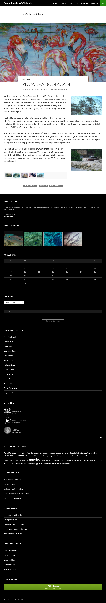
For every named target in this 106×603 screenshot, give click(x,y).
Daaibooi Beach (10, 351)
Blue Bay (53, 453)
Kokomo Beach (10, 365)
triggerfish (39, 463)
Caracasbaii (8, 341)
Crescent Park (9, 555)
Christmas (8, 455)
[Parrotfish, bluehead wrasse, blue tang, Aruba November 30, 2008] (33, 239)
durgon (31, 456)
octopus (53, 460)
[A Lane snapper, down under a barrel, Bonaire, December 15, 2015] (13, 239)
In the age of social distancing (15, 529)
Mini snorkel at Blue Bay (13, 515)
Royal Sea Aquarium (12, 393)
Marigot (19, 460)
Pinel (67, 460)
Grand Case (68, 456)
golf (63, 456)
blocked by (53, 587)
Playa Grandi (9, 369)
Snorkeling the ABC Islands (18, 3)
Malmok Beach (10, 460)
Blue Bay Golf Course (62, 453)
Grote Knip (8, 355)
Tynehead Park (10, 569)
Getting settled (17, 489)
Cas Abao (8, 346)
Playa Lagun (8, 383)
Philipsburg (61, 460)
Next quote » (9, 217)
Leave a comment (60, 89)
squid (26, 463)
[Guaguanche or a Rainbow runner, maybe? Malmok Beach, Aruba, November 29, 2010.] (73, 239)
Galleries (84, 3)
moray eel (25, 460)
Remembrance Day (75, 460)
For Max (64, 3)
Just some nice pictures (13, 533)
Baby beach (16, 453)
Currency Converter (53, 321)
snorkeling (19, 464)
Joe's (100, 437)
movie (34, 459)
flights (51, 456)
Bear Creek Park (10, 550)
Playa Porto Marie (11, 388)
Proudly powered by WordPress (14, 600)
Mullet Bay (44, 460)
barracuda (37, 453)
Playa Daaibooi (56, 186)
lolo (84, 456)
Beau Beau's (45, 453)
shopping (99, 460)
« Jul (6, 287)
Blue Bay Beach (10, 337)
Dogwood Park (10, 560)
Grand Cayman (77, 456)
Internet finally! (23, 493)
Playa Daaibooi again (46, 84)
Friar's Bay (57, 456)
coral (15, 456)
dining (26, 456)
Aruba (7, 452)
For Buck (73, 3)
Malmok (88, 456)
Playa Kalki (8, 374)
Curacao (26, 80)
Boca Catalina (75, 453)
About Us (94, 3)
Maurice (46, 89)
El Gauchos (38, 456)
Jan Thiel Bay (9, 360)
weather (66, 463)
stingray (31, 463)
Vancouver (60, 463)
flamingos (46, 456)
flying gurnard (31, 186)
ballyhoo (31, 453)
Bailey (55, 3)
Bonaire (84, 453)
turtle (47, 463)
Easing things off (10, 520)
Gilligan (43, 186)
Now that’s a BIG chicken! (14, 524)
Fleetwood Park (10, 564)
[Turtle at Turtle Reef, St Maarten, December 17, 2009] (53, 239)
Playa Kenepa (9, 379)
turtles (53, 463)
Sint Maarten (9, 463)
